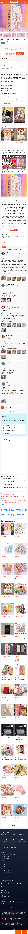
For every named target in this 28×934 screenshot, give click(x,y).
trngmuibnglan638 (10, 284)
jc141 (7, 252)
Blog (2, 850)
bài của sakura (9, 514)
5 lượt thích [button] (4, 310)
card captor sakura (22, 517)
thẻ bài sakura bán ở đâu (8, 513)
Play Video (6, 7)
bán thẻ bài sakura (7, 509)
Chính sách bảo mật (5, 866)
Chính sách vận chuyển (6, 868)
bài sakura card (9, 511)
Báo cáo (3, 258)
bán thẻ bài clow (14, 509)
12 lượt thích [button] (5, 288)
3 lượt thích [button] (4, 387)
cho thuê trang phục (11, 844)
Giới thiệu (3, 852)
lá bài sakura (15, 511)
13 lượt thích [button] (5, 257)
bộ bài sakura (21, 510)
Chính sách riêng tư (5, 858)
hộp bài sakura (21, 509)
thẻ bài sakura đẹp (16, 514)
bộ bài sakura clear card (18, 513)
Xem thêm (24, 521)
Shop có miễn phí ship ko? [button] (9, 425)
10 (17, 411)
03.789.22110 (5, 504)
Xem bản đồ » (5, 886)
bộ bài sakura (10, 510)
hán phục (3, 844)
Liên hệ (2, 860)
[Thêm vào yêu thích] (12, 130)
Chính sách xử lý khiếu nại (6, 872)
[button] (8, 30)
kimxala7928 (9, 335)
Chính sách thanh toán (6, 864)
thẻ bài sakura (16, 517)
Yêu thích (5, 58)
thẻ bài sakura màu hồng (8, 515)
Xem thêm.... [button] (6, 433)
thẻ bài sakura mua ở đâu (18, 515)
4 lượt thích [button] (4, 367)
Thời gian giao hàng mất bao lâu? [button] (11, 427)
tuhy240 (8, 306)
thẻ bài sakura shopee (8, 517)
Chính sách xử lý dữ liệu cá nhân (8, 854)
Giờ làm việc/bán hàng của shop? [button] (11, 430)
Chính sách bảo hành (5, 862)
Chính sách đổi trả (5, 856)
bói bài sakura (16, 510)
